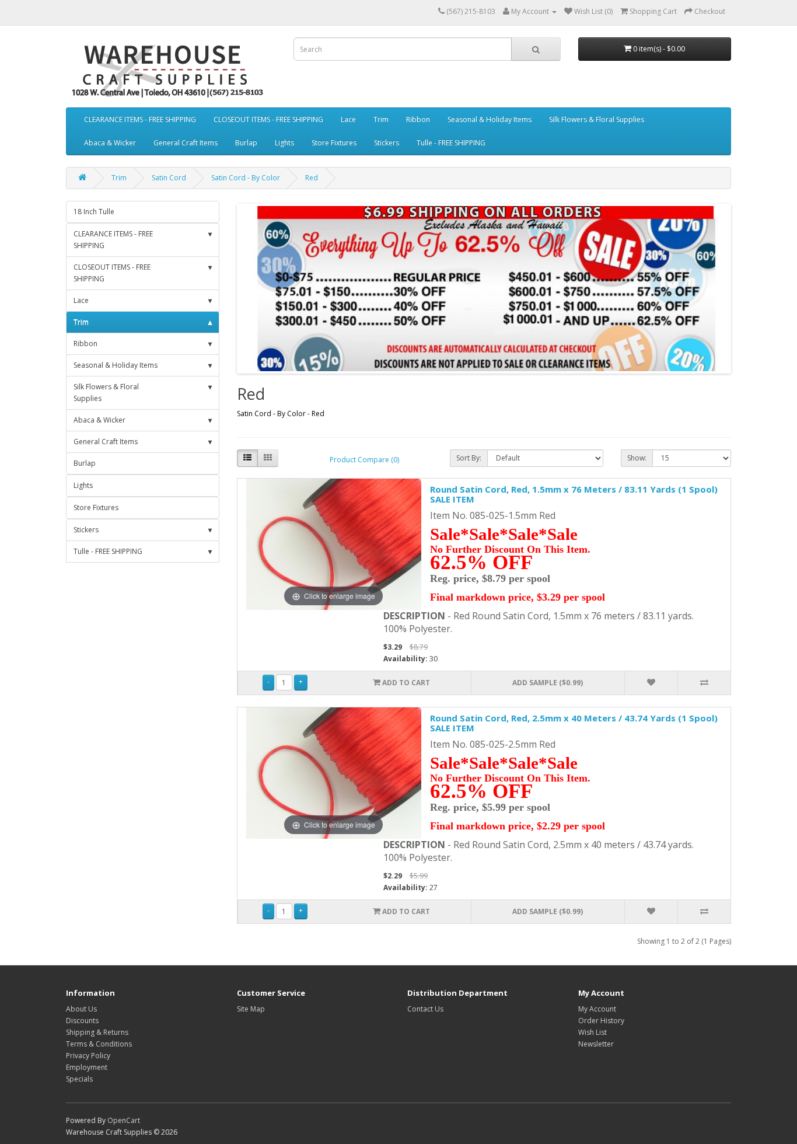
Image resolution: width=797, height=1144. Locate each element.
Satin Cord (169, 178)
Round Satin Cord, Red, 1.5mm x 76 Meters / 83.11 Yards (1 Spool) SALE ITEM (574, 494)
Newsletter (596, 1044)
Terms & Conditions (99, 1044)
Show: (636, 458)
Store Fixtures (334, 143)
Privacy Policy (88, 1056)
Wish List (592, 1032)
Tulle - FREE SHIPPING (451, 143)
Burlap (246, 143)
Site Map (251, 1009)
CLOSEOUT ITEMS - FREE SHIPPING (268, 119)
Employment (86, 1067)
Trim (381, 119)
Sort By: (468, 458)
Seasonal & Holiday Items (490, 119)
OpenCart (123, 1120)
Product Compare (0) (364, 460)
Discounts (82, 1021)
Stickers (386, 143)
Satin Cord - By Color (245, 178)
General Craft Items (185, 143)
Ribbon (418, 119)
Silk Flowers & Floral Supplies (596, 119)
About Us (81, 1009)
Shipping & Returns (97, 1032)
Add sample (547, 683)
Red (311, 178)
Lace (348, 119)
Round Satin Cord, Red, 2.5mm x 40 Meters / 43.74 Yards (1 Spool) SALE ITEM (574, 723)
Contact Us (425, 1009)
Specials (79, 1079)
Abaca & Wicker (110, 143)
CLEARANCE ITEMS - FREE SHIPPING (140, 119)
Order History (601, 1021)
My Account (597, 1009)
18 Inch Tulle (94, 212)
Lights (284, 143)
